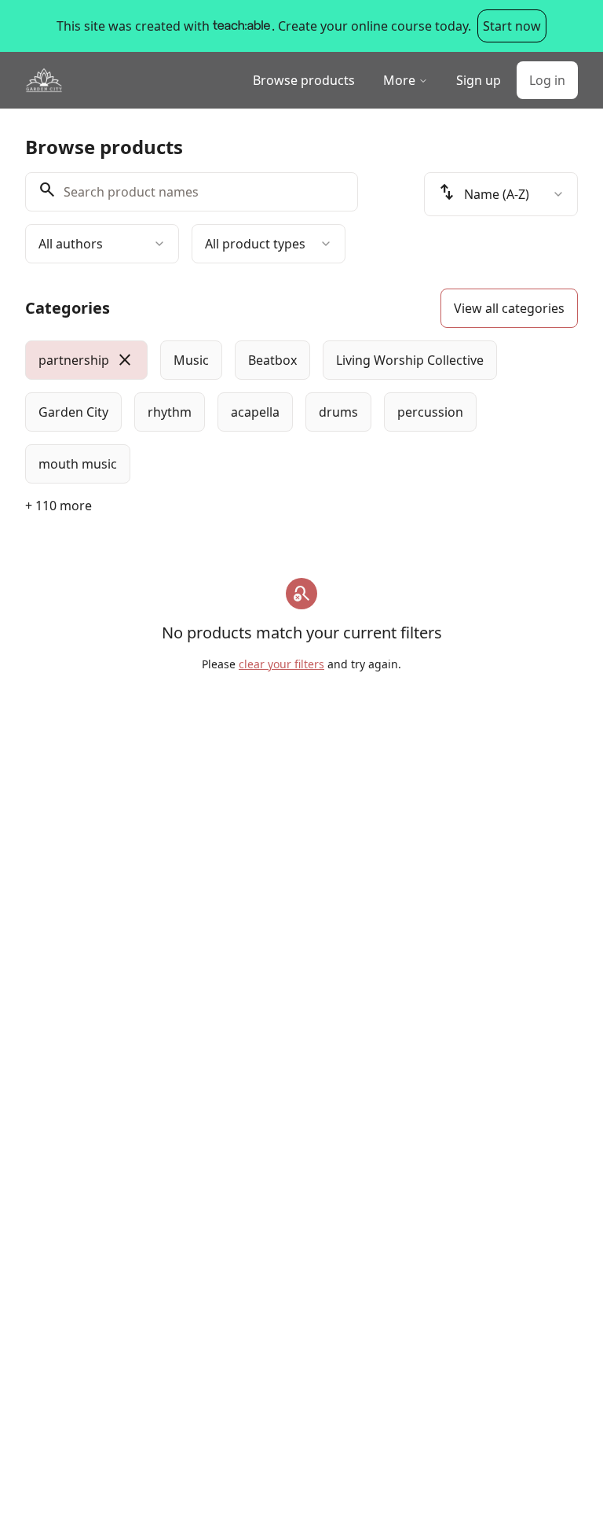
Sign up (478, 80)
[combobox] (102, 243)
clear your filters (281, 664)
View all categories (509, 308)
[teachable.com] (241, 25)
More (399, 80)
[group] (301, 412)
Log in (547, 80)
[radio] (86, 360)
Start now (512, 26)
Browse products (304, 80)
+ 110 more (58, 505)
